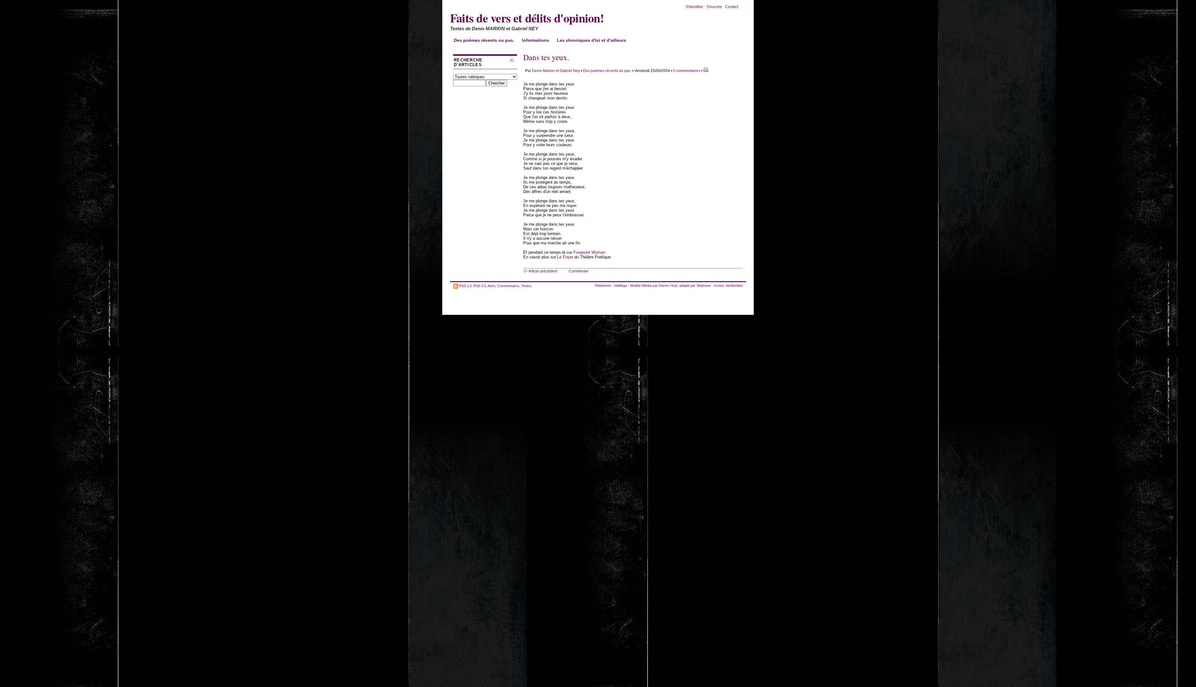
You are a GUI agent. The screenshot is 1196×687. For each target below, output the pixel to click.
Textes (526, 285)
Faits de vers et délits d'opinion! (527, 17)
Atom (491, 285)
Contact (731, 7)
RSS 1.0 (465, 285)
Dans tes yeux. (546, 57)
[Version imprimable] (705, 71)
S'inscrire (714, 7)
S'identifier (694, 7)
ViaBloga (620, 285)
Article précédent (543, 271)
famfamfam (734, 285)
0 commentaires (687, 71)
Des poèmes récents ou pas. (484, 40)
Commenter (579, 271)
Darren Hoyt (668, 285)
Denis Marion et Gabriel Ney (556, 71)
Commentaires (508, 285)
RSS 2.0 (479, 285)
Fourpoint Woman (589, 252)
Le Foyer (565, 257)
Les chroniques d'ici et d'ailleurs (591, 40)
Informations (535, 40)
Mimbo (647, 285)
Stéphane (703, 285)
